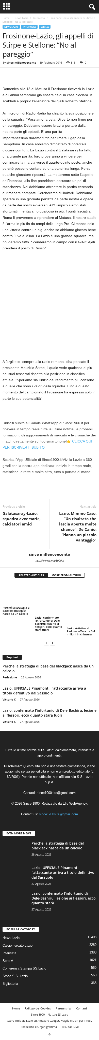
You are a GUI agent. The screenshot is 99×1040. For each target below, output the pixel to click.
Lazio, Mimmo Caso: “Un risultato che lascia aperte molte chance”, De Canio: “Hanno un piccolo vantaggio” (77, 527)
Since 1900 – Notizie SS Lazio (49, 1000)
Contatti (81, 994)
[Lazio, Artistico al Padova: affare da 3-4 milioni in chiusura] (81, 594)
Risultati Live (70, 1012)
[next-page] (52, 628)
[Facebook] (8, 75)
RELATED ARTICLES (31, 575)
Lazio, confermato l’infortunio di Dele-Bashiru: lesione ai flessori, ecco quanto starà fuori (48, 614)
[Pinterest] (31, 75)
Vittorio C (9, 685)
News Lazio (21, 18)
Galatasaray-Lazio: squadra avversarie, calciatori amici (22, 518)
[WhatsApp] (43, 75)
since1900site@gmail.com (56, 778)
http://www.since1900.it (50, 560)
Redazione (10, 663)
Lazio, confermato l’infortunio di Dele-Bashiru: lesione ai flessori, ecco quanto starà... (63, 884)
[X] (19, 75)
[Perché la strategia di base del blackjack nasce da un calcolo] (17, 594)
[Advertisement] (49, 307)
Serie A (45, 27)
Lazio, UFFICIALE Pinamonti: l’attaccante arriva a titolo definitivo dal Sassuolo (44, 676)
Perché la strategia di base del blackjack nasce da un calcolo (16, 611)
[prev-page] (46, 628)
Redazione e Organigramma (39, 1012)
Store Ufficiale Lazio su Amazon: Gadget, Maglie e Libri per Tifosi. (49, 1006)
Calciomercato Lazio (17, 931)
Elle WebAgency (75, 789)
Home (6, 18)
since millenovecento (21, 62)
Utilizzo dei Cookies (38, 994)
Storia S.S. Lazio (15, 962)
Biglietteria (10, 969)
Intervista (39, 18)
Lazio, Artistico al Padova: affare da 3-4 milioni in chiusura (81, 611)
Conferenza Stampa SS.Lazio (24, 954)
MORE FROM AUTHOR (66, 575)
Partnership (63, 994)
